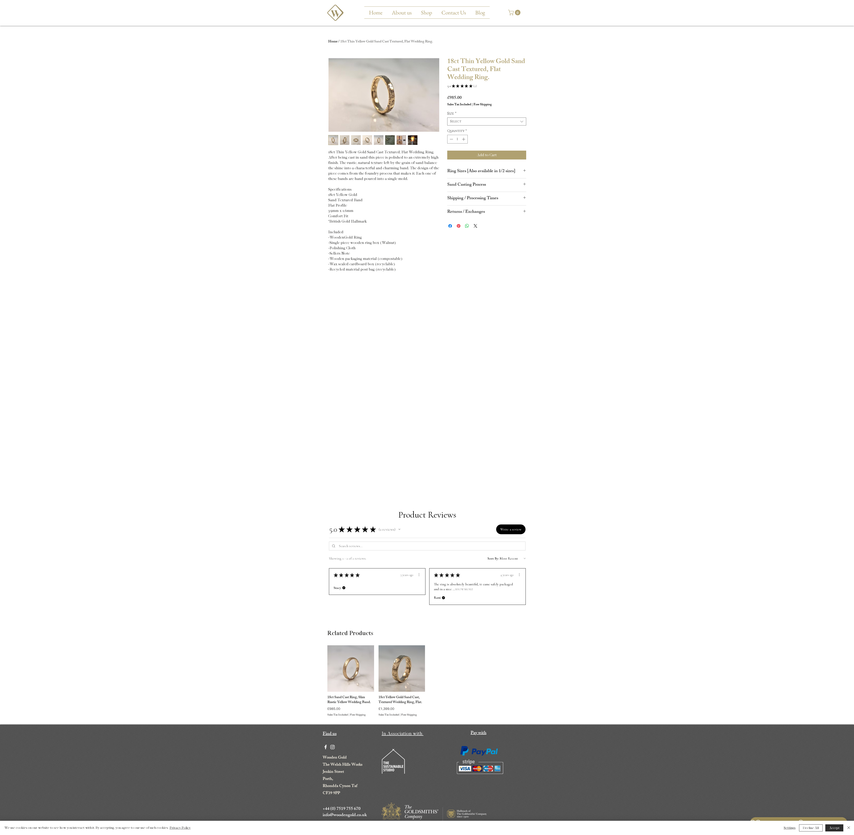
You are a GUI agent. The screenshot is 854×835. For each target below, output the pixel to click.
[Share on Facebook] (450, 226)
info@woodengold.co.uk (345, 815)
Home (333, 42)
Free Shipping (358, 715)
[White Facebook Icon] (325, 747)
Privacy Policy (180, 828)
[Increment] (464, 139)
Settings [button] (790, 828)
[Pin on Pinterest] (458, 226)
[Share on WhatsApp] (467, 226)
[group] (427, 681)
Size (451, 113)
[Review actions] (419, 575)
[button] (515, 12)
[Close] (848, 827)
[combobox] (486, 122)
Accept (834, 828)
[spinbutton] (457, 139)
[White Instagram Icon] (332, 747)
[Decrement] (451, 139)
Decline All (811, 828)
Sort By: (493, 558)
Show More (464, 589)
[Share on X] (475, 226)
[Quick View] (350, 668)
